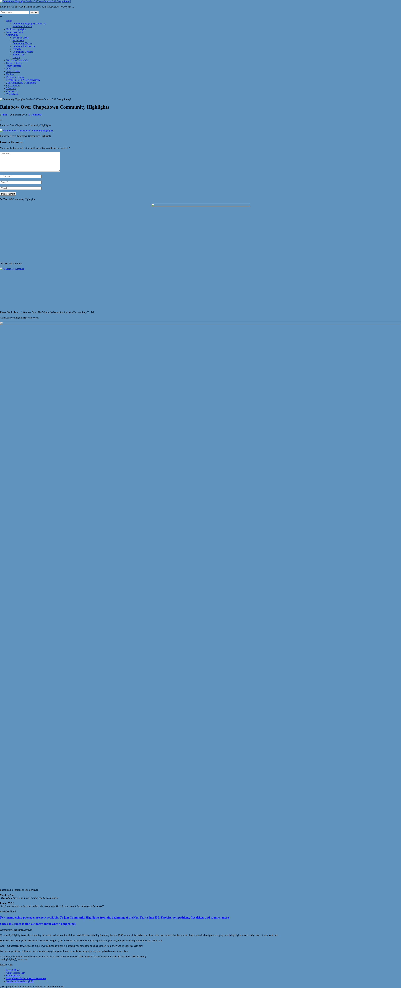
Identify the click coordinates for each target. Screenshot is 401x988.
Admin (4, 114)
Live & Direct (13, 970)
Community (12, 34)
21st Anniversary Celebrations (21, 82)
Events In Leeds (21, 37)
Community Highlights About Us (29, 23)
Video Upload (13, 71)
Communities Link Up (24, 46)
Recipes (10, 74)
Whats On (11, 88)
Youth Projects (13, 65)
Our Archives (13, 85)
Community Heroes (22, 43)
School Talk (18, 54)
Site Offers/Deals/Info (17, 60)
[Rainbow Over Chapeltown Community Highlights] (26, 130)
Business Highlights (16, 29)
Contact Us (11, 91)
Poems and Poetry (15, 77)
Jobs (8, 68)
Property (17, 49)
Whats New (18, 40)
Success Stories (13, 63)
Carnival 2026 (13, 975)
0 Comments (35, 114)
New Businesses (14, 32)
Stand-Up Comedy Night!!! (20, 981)
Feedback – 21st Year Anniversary (23, 80)
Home (9, 20)
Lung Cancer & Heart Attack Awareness (26, 978)
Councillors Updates (23, 51)
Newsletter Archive (22, 26)
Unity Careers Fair (15, 972)
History (16, 57)
